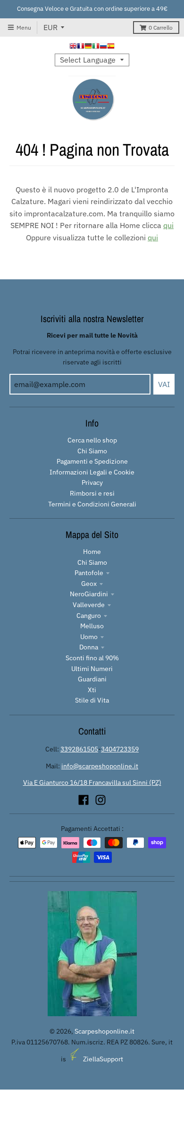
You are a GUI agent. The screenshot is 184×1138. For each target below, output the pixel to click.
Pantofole (89, 573)
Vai (164, 384)
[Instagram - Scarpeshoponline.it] (100, 800)
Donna (88, 647)
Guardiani (92, 679)
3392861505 (79, 749)
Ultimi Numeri (92, 668)
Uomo (89, 636)
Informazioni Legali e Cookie (92, 472)
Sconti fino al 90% (92, 658)
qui (168, 225)
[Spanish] (111, 47)
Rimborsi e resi (92, 493)
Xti (92, 690)
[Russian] (103, 47)
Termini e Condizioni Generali (92, 504)
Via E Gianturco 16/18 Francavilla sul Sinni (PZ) (92, 782)
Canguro (88, 615)
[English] (73, 47)
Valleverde (89, 605)
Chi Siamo (92, 451)
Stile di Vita (92, 700)
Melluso (92, 626)
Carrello (161, 27)
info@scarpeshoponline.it (99, 766)
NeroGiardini (89, 594)
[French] (80, 47)
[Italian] (96, 47)
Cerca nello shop (92, 440)
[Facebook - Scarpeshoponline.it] (83, 800)
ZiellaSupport (103, 1059)
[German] (88, 47)
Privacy (92, 482)
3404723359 (120, 749)
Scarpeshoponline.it (104, 1031)
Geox (89, 583)
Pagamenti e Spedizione (92, 461)
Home (92, 551)
